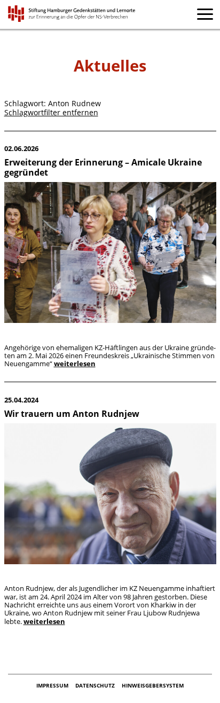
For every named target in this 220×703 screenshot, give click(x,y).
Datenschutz (95, 685)
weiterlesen (75, 364)
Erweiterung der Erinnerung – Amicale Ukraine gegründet (103, 167)
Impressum (53, 685)
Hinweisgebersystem (153, 685)
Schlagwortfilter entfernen (51, 112)
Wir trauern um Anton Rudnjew (71, 414)
